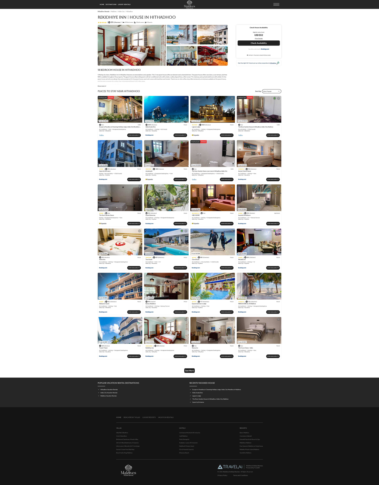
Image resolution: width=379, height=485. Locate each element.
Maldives (113, 11)
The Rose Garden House (106, 215)
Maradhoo (154, 130)
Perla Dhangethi (184, 439)
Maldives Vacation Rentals (108, 396)
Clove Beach (195, 259)
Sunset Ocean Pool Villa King (125, 449)
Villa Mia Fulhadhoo (122, 432)
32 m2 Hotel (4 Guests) (186, 449)
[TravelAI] (230, 466)
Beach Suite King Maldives (124, 453)
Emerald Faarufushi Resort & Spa (250, 439)
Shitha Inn (102, 259)
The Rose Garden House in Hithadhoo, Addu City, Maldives (255, 127)
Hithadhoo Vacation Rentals (109, 389)
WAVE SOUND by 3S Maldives (247, 303)
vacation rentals (166, 417)
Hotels (182, 428)
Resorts (243, 428)
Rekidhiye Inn (150, 348)
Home (102, 4)
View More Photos (106, 63)
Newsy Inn (195, 348)
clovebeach (149, 171)
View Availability (134, 135)
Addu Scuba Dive (151, 127)
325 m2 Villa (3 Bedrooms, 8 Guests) (127, 443)
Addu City (121, 11)
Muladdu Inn (242, 259)
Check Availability (259, 43)
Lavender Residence (244, 215)
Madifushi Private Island (186, 446)
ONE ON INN (195, 215)
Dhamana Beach (184, 453)
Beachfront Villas (132, 417)
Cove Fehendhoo (121, 436)
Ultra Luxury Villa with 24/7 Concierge (128, 446)
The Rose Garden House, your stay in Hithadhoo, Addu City (209, 171)
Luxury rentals (124, 4)
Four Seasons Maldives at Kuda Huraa (251, 446)
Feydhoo (107, 175)
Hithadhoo (129, 11)
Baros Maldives (244, 432)
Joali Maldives (183, 436)
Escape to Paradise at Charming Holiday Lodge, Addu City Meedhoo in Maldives (216, 389)
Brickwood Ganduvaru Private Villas (127, 439)
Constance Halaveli (246, 436)
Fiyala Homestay (150, 215)
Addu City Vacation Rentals (108, 392)
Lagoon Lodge (196, 127)
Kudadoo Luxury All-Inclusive (188, 443)
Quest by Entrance (104, 171)
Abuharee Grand (104, 303)
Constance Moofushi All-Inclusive (189, 432)
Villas (118, 428)
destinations (111, 4)
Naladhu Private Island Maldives (249, 449)
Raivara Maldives (151, 303)
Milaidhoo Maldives (245, 443)
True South (149, 259)
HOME (118, 417)
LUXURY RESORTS (149, 417)
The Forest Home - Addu (245, 348)
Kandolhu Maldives (245, 453)
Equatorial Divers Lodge (199, 303)
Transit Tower (103, 348)
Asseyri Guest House (244, 171)
